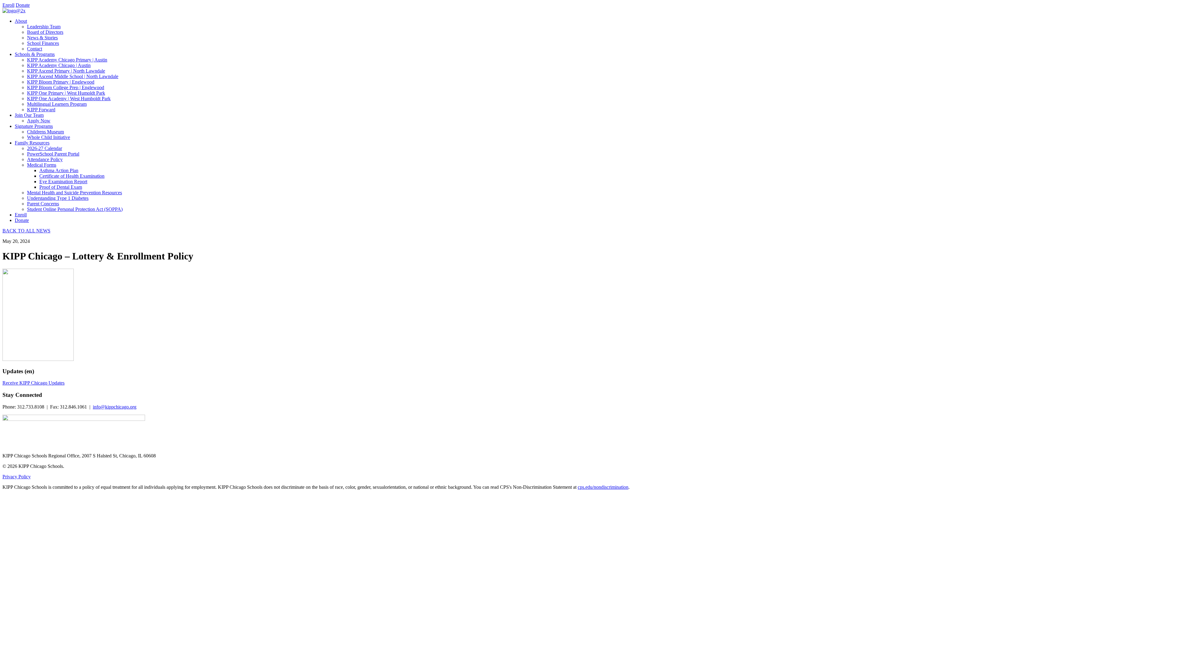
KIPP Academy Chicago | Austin (59, 65)
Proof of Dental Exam (60, 187)
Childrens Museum (45, 131)
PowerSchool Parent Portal (53, 153)
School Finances (43, 43)
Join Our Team (29, 115)
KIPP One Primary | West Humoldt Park (66, 93)
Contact (34, 48)
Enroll (8, 5)
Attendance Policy (45, 159)
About (21, 21)
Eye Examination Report (63, 181)
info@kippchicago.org (114, 406)
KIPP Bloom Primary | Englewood (60, 82)
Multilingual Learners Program (57, 104)
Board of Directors (45, 32)
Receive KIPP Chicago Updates (33, 382)
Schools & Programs (35, 54)
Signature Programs (34, 126)
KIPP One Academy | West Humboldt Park (69, 98)
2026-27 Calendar (44, 148)
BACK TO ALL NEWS (26, 230)
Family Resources (32, 142)
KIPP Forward (41, 109)
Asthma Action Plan (58, 170)
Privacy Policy (16, 476)
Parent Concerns (43, 203)
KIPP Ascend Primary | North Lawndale (66, 70)
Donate (23, 5)
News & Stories (42, 37)
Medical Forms (41, 165)
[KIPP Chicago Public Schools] (14, 10)
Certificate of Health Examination (71, 176)
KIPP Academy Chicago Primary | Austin (67, 59)
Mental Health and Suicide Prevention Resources (74, 192)
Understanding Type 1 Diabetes (57, 198)
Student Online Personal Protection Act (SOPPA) (75, 209)
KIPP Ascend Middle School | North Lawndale (72, 76)
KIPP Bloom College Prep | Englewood (65, 87)
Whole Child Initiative (48, 137)
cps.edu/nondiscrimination (603, 487)
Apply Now (38, 120)
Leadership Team (44, 26)
